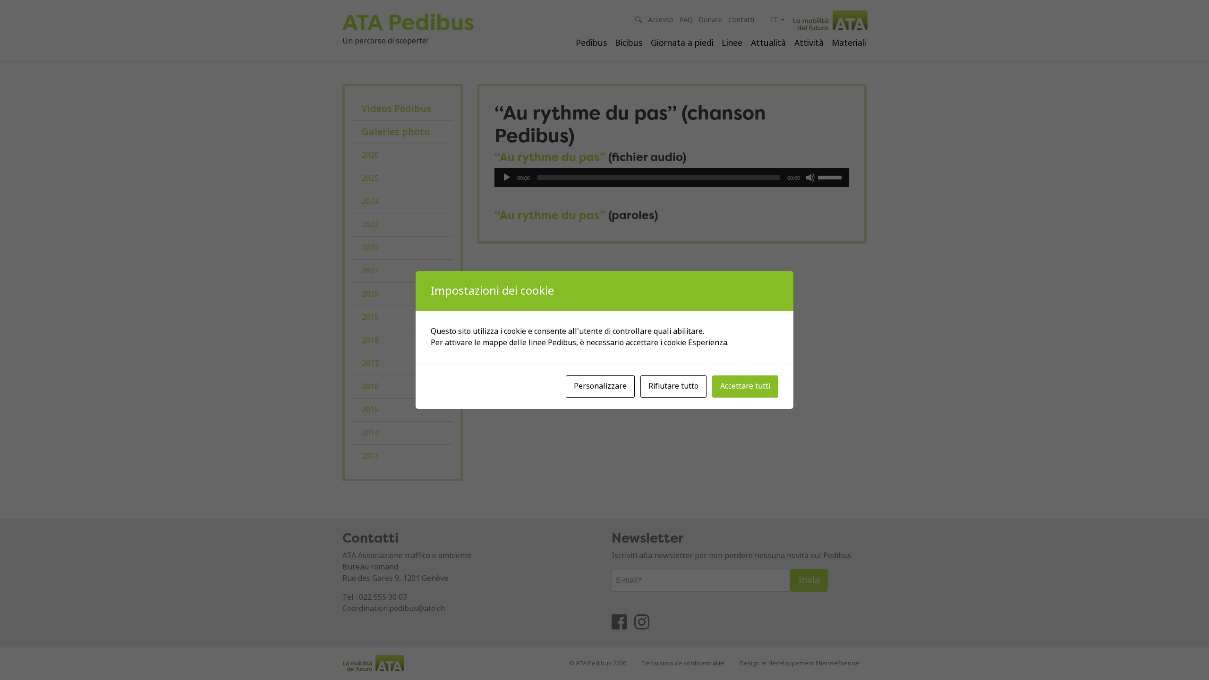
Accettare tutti (745, 386)
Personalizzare (600, 386)
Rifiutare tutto (673, 386)
